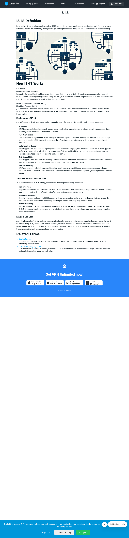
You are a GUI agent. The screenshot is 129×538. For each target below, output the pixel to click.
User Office (118, 4)
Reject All (46, 532)
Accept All (83, 532)
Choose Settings (64, 532)
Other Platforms (64, 291)
